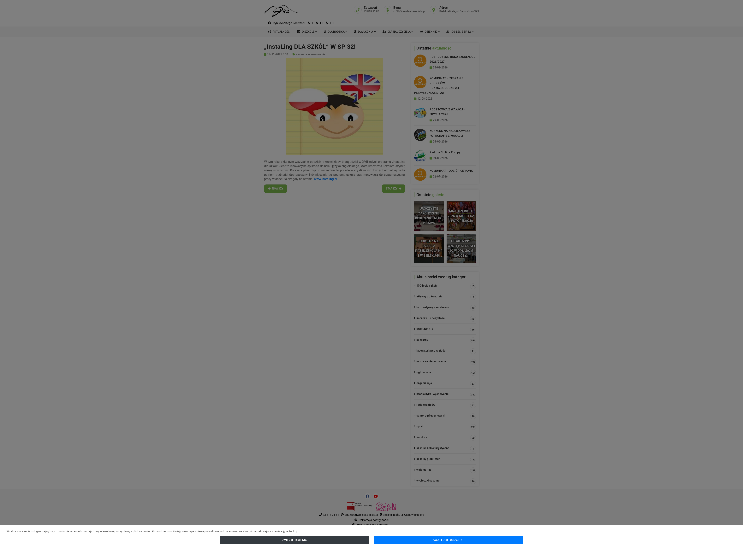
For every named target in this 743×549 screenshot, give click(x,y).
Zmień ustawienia (294, 540)
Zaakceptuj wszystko (448, 540)
